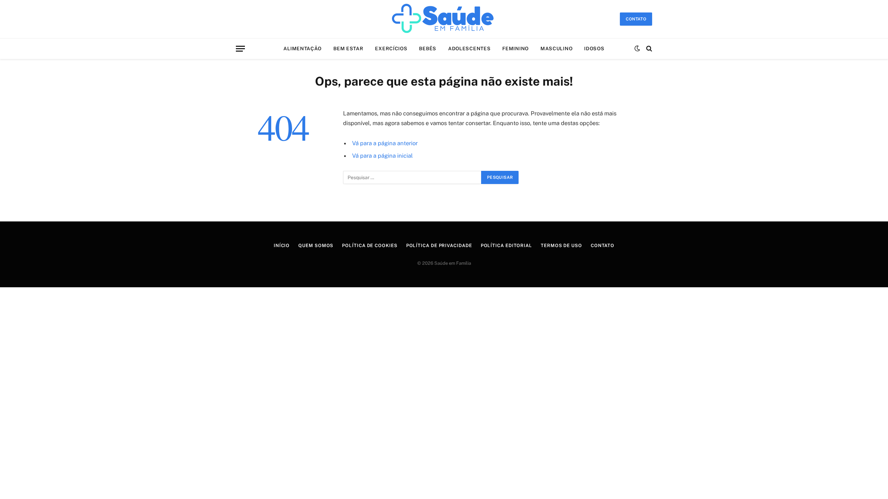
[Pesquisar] (648, 48)
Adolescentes (469, 48)
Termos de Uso (561, 245)
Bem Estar (348, 48)
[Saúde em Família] (444, 19)
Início (282, 245)
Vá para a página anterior (385, 143)
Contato (602, 245)
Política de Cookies (369, 245)
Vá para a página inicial (382, 155)
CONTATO (636, 19)
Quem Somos (315, 245)
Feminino (515, 48)
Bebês (427, 48)
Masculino (556, 48)
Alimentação (302, 48)
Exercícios (391, 48)
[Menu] (240, 48)
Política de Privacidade (439, 245)
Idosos (594, 48)
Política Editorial (506, 245)
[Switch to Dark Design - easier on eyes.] (637, 48)
